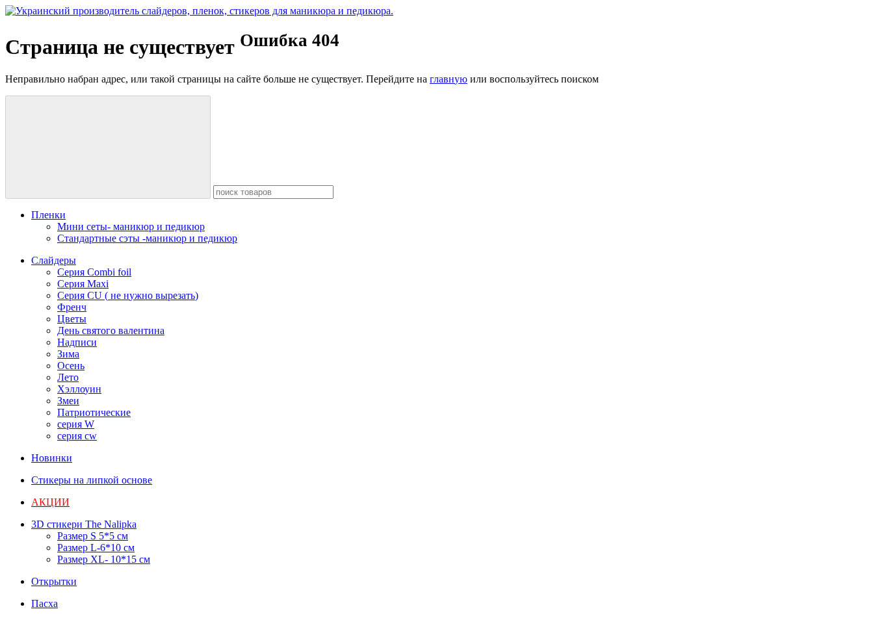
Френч (71, 307)
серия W (75, 424)
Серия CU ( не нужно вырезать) (127, 295)
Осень (71, 365)
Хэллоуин (79, 388)
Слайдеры (53, 260)
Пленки (48, 214)
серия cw (77, 435)
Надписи (77, 342)
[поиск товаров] (108, 147)
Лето (68, 377)
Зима (68, 353)
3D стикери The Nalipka (84, 524)
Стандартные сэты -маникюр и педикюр (147, 238)
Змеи (68, 400)
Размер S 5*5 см (92, 535)
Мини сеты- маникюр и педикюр (131, 226)
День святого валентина (110, 330)
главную (448, 78)
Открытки (54, 581)
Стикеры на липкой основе (91, 479)
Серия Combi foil (94, 272)
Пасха (44, 603)
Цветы (71, 318)
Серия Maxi (83, 283)
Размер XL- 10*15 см (103, 559)
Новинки (51, 457)
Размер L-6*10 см (96, 547)
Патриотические (94, 412)
